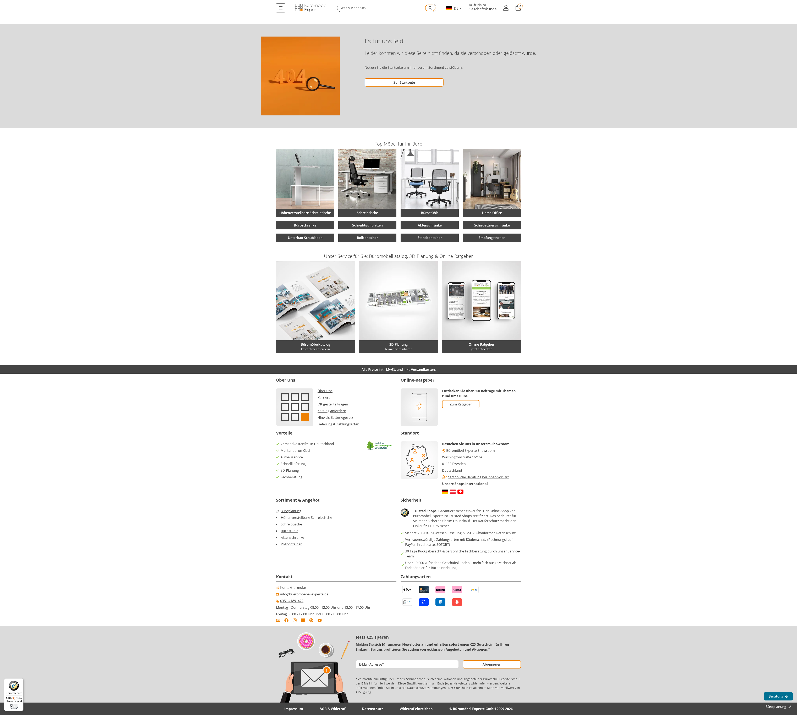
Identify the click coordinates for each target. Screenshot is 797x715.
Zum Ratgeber (461, 404)
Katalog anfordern (332, 411)
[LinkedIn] (303, 620)
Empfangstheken (492, 237)
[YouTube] (320, 620)
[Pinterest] (311, 620)
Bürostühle (289, 531)
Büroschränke (305, 225)
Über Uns (325, 391)
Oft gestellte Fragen (333, 404)
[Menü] (280, 7)
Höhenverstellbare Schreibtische (306, 517)
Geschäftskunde (483, 8)
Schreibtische (291, 524)
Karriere (324, 397)
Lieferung (325, 424)
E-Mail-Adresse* (371, 664)
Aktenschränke (430, 225)
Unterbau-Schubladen (305, 237)
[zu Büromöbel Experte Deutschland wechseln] (445, 492)
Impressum (293, 708)
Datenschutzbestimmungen (426, 688)
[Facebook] (286, 620)
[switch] (14, 706)
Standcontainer (430, 237)
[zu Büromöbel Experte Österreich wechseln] (453, 492)
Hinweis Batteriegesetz (335, 417)
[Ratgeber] (278, 620)
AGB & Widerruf (332, 708)
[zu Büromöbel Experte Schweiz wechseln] (460, 492)
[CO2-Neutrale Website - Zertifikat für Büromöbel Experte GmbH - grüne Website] (379, 445)
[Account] (506, 8)
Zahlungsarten (347, 424)
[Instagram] (295, 620)
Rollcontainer (367, 237)
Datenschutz (372, 708)
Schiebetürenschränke (492, 225)
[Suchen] (430, 8)
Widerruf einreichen (416, 708)
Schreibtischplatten (367, 225)
